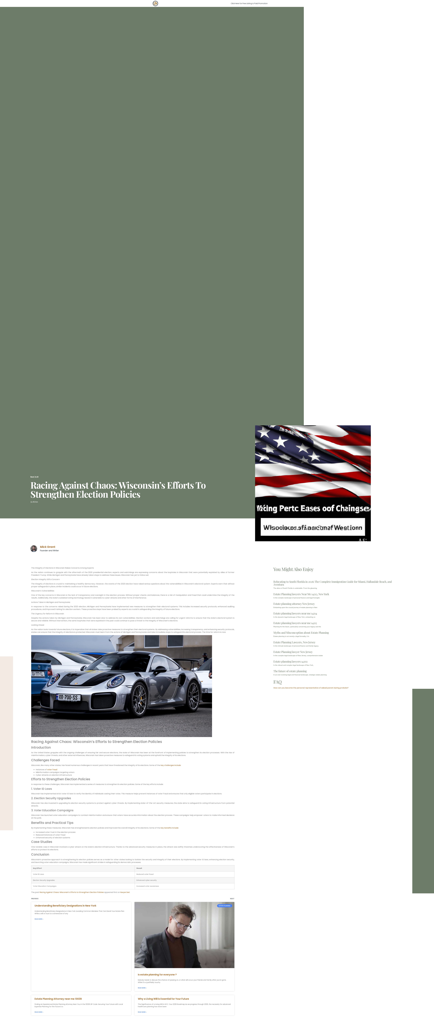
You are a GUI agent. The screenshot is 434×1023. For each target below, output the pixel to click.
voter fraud (52, 769)
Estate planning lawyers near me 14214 (295, 613)
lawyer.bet (125, 892)
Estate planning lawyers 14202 (290, 661)
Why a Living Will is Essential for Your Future (163, 998)
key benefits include (169, 828)
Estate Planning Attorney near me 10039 (58, 998)
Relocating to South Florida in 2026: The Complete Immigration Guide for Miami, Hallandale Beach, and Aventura (332, 583)
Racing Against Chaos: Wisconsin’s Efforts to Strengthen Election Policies (72, 892)
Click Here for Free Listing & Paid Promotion (249, 3)
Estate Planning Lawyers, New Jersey (294, 642)
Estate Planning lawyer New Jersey (293, 652)
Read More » (39, 919)
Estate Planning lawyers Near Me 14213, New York (301, 594)
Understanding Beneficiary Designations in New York (65, 905)
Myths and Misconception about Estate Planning (301, 632)
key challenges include (171, 765)
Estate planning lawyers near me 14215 (295, 623)
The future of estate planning (290, 671)
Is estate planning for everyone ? (157, 974)
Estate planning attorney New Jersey (294, 603)
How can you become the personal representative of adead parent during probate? (310, 688)
